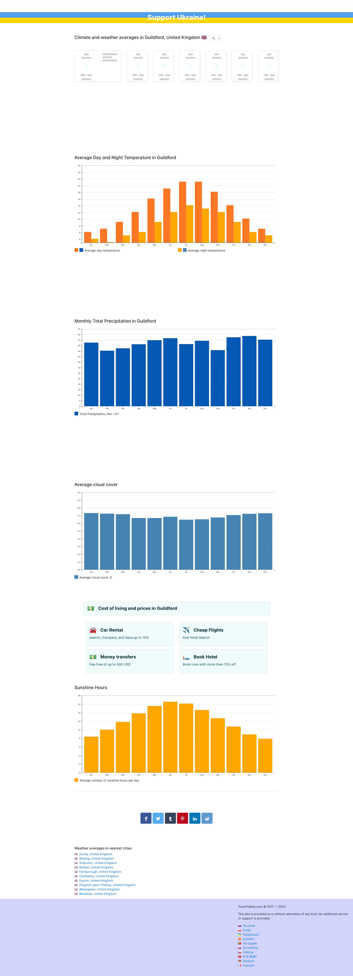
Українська (250, 934)
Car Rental (111, 630)
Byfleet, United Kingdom (96, 867)
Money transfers (118, 656)
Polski (246, 930)
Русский (248, 926)
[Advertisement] (176, 124)
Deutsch (248, 961)
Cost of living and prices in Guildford (137, 608)
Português (249, 943)
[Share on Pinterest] (182, 818)
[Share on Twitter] (158, 818)
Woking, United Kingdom (96, 858)
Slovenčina (250, 948)
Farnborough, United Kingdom (100, 871)
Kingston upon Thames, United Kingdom (107, 885)
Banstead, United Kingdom (97, 894)
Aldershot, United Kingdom (98, 863)
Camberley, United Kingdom (98, 876)
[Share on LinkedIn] (194, 818)
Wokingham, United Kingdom (99, 889)
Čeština (247, 952)
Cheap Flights (208, 630)
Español (248, 939)
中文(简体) (249, 956)
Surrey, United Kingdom (95, 854)
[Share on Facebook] (145, 818)
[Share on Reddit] (207, 818)
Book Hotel (205, 656)
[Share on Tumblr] (170, 818)
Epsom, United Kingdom (96, 880)
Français (248, 965)
